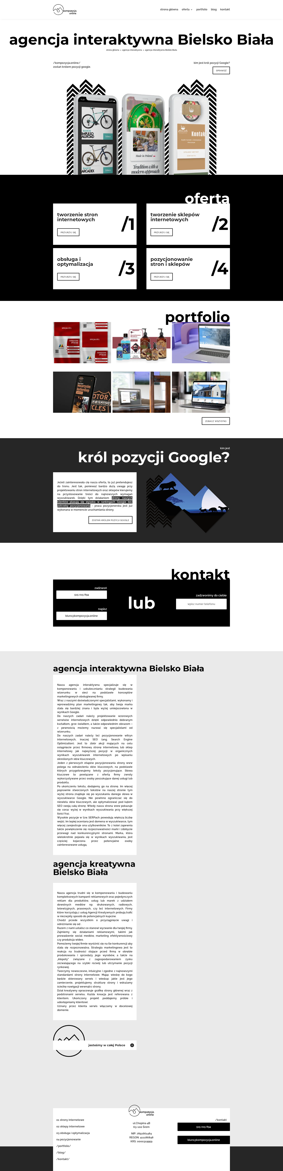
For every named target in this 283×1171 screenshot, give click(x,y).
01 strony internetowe (70, 1119)
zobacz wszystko (215, 421)
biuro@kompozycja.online (81, 615)
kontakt (225, 9)
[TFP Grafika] (201, 342)
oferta (185, 9)
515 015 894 (81, 594)
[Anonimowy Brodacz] (141, 342)
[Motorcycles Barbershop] (82, 392)
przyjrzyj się (68, 232)
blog (214, 9)
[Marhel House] (141, 392)
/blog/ (61, 1152)
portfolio (201, 9)
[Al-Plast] (201, 392)
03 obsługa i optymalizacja (73, 1133)
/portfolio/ (63, 1146)
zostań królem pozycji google (110, 520)
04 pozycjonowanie (68, 1139)
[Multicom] (82, 342)
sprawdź (221, 70)
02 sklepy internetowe (70, 1126)
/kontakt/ (63, 1159)
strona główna (169, 9)
